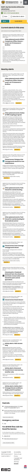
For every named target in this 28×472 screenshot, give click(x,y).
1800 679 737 (7, 436)
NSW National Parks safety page (13, 332)
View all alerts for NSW (8, 442)
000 (5, 423)
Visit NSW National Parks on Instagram (5, 469)
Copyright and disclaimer (18, 458)
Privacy (16, 456)
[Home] (3, 2)
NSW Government (6, 454)
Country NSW (12, 407)
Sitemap (16, 461)
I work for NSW (5, 456)
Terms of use (17, 454)
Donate (16, 464)
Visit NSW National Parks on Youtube (9, 469)
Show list (18, 103)
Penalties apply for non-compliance (11, 172)
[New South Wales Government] (25, 466)
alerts (18, 21)
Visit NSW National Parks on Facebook (2, 469)
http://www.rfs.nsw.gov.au (10, 438)
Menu (4, 21)
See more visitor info (8, 417)
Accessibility (17, 452)
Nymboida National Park (11, 406)
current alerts (15, 13)
